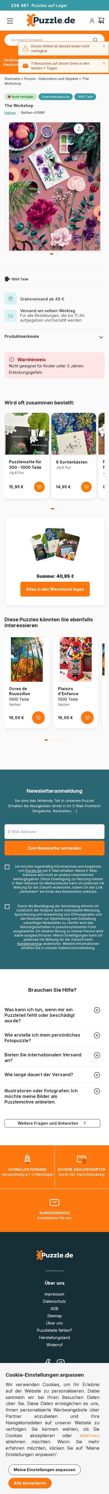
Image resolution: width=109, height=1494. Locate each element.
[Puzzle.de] (50, 21)
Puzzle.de (33, 871)
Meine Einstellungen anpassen (44, 1469)
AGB (54, 1308)
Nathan (10, 113)
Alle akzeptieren (30, 1483)
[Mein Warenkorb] (101, 21)
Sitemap (54, 1315)
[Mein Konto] (92, 21)
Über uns (54, 1323)
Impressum (54, 1294)
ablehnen (89, 1435)
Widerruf (54, 1344)
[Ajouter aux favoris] (91, 128)
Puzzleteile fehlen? (54, 1330)
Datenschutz (54, 1301)
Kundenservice (29, 944)
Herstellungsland (54, 1337)
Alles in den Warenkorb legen (55, 589)
